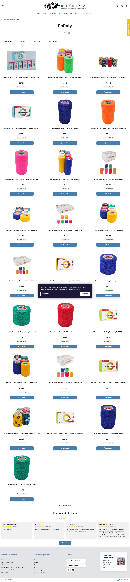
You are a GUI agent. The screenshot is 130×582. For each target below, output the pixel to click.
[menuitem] (42, 14)
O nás (3, 560)
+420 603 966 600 (73, 565)
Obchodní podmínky (8, 565)
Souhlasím (84, 294)
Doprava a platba (7, 562)
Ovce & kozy (38, 570)
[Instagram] (73, 570)
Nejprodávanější (53, 41)
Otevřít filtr (64, 33)
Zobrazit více (65, 543)
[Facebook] (68, 570)
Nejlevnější (22, 41)
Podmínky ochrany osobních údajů (12, 567)
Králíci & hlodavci (39, 573)
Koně (35, 565)
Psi (35, 560)
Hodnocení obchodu (65, 513)
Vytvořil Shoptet (124, 580)
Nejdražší (37, 41)
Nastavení (45, 294)
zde (78, 289)
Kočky (36, 562)
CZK (2, 6)
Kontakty (4, 573)
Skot (35, 567)
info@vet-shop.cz (74, 561)
